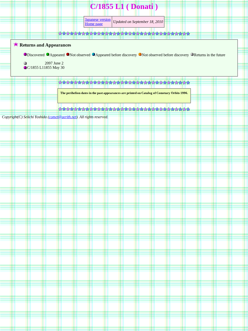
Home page (94, 24)
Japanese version (98, 19)
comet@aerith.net (62, 117)
